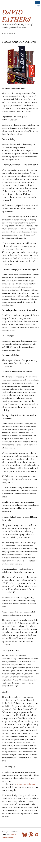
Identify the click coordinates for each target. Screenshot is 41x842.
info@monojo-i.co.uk (26, 784)
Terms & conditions (8, 837)
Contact (13, 834)
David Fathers (16, 15)
